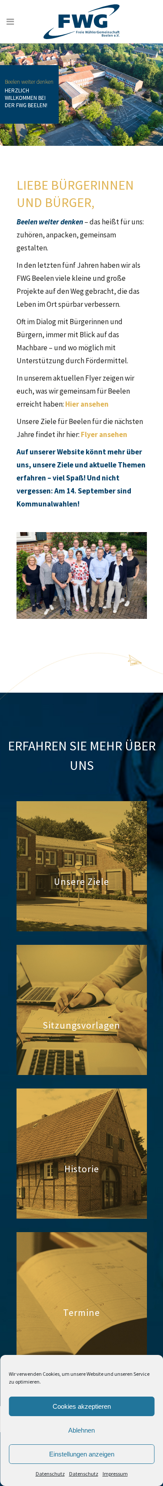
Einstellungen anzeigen (81, 1454)
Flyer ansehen (104, 434)
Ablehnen (81, 1430)
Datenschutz (50, 1473)
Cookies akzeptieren (82, 1406)
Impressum (115, 1473)
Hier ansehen (87, 404)
